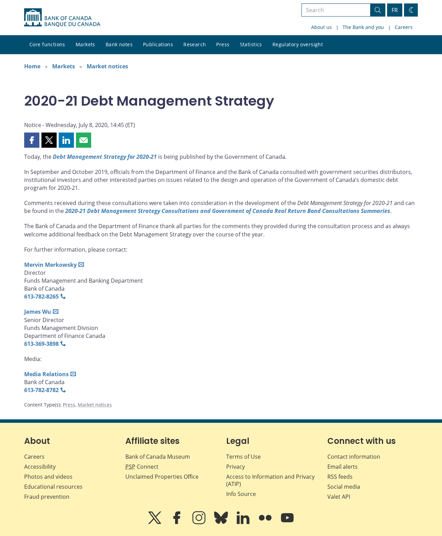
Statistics (251, 44)
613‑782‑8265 (41, 296)
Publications (158, 44)
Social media (343, 486)
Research (194, 44)
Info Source (241, 494)
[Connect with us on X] (155, 522)
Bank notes (119, 44)
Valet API (338, 496)
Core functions (47, 44)
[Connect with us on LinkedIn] (244, 522)
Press (222, 44)
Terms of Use (243, 456)
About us (321, 27)
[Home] (62, 17)
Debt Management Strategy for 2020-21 (105, 156)
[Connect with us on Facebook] (177, 522)
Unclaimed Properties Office (162, 476)
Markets (85, 44)
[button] (31, 140)
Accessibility (40, 466)
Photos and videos (48, 476)
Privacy (235, 466)
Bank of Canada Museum (157, 456)
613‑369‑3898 (41, 344)
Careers (404, 27)
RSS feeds (340, 476)
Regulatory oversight (297, 44)
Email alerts (342, 466)
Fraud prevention (46, 496)
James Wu (37, 311)
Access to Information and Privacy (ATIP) (270, 480)
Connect (141, 466)
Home (32, 66)
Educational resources (53, 486)
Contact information (353, 456)
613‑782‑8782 (41, 390)
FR (395, 10)
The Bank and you (363, 27)
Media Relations (46, 374)
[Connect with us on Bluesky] (222, 522)
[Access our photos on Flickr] (266, 522)
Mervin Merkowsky (50, 265)
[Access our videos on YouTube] (287, 522)
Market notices (107, 66)
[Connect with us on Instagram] (200, 522)
